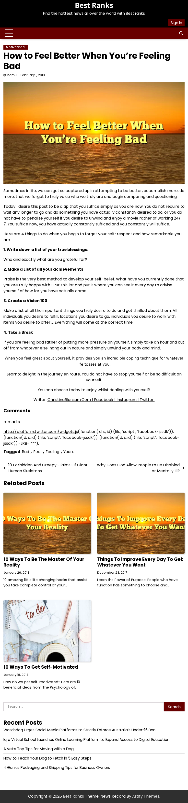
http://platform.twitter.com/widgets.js (40, 431)
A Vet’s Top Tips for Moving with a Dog (38, 748)
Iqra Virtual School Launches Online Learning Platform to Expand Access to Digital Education (86, 739)
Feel (37, 452)
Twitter (147, 399)
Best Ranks (94, 5)
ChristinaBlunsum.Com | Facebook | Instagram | (93, 399)
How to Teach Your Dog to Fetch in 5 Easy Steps (47, 758)
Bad (25, 452)
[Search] (181, 33)
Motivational (15, 47)
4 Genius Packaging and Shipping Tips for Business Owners (56, 767)
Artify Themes (145, 796)
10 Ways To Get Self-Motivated (40, 667)
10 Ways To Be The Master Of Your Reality (43, 562)
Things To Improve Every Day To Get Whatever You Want (140, 562)
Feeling (52, 452)
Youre (68, 452)
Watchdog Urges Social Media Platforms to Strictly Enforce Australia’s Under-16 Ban (79, 730)
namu (12, 75)
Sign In (176, 22)
